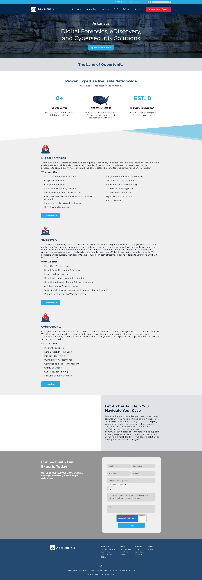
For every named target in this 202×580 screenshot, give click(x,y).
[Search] (170, 1)
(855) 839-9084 (60, 473)
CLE (116, 9)
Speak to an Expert (158, 9)
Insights (105, 9)
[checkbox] (131, 488)
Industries (91, 9)
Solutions (76, 9)
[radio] (131, 486)
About (138, 9)
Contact (150, 546)
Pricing (126, 9)
